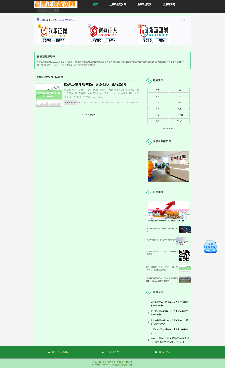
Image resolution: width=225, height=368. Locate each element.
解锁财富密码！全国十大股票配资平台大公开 (166, 220)
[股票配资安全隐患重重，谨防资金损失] (185, 229)
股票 (158, 96)
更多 (183, 20)
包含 (158, 120)
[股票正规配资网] (55, 4)
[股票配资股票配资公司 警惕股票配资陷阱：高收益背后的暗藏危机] (185, 279)
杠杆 (179, 90)
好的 (158, 108)
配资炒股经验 (70, 102)
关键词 (179, 120)
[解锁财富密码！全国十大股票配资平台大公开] (168, 209)
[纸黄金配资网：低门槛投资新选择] (182, 241)
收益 (179, 108)
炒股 (179, 96)
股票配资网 (169, 4)
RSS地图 (119, 362)
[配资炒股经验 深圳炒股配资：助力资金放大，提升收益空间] (185, 268)
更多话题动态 (168, 128)
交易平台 (179, 114)
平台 (158, 90)
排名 (158, 114)
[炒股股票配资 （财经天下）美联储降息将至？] (185, 255)
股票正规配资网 (117, 4)
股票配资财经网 (118, 364)
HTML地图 (128, 362)
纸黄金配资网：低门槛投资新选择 (161, 239)
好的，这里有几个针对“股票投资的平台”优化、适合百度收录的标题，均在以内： (170, 340)
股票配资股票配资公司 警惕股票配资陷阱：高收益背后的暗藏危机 (162, 279)
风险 (158, 102)
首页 (95, 4)
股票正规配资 (145, 4)
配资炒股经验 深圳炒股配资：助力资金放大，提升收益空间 (95, 84)
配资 (179, 102)
